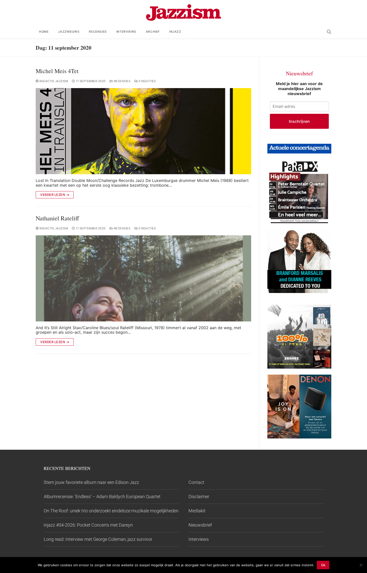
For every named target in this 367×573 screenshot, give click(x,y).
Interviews (198, 539)
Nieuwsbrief (200, 525)
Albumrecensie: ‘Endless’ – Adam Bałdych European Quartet (102, 496)
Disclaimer (198, 496)
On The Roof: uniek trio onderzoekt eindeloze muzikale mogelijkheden (111, 510)
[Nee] (360, 565)
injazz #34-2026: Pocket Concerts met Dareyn (88, 525)
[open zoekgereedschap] (329, 32)
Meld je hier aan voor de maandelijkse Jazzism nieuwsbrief (299, 88)
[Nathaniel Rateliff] (143, 278)
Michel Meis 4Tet (57, 71)
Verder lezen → (54, 195)
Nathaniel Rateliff (57, 218)
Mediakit (196, 510)
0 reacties (147, 81)
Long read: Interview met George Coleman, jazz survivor (98, 539)
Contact (196, 482)
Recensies (121, 81)
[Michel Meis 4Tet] (143, 131)
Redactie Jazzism (53, 81)
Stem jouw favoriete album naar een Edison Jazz (91, 482)
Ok (323, 565)
